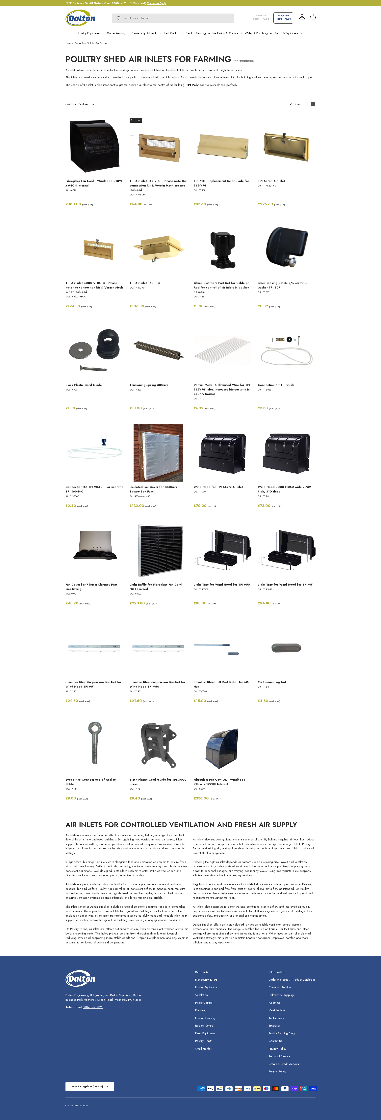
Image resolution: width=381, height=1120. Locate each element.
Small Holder (203, 1048)
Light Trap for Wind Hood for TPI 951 (286, 584)
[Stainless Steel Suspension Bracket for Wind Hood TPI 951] (94, 648)
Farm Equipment (205, 1033)
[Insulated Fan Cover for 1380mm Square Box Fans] (158, 453)
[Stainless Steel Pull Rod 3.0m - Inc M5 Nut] (222, 648)
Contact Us (275, 1041)
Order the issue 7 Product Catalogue (292, 979)
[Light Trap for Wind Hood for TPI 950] (222, 550)
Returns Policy (277, 1071)
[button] (313, 16)
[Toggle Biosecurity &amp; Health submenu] (160, 33)
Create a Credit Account (284, 1064)
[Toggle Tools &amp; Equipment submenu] (301, 33)
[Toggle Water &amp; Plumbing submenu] (270, 33)
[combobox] (173, 18)
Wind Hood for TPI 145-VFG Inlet (218, 487)
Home (68, 43)
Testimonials (276, 1018)
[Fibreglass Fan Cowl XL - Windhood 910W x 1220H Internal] (222, 745)
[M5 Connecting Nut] (287, 648)
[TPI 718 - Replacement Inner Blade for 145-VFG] (222, 147)
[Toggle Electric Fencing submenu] (209, 33)
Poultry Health (203, 1041)
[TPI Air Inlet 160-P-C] (158, 249)
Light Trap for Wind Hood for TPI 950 (222, 584)
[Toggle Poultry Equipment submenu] (103, 33)
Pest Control (171, 33)
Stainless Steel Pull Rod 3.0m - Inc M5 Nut (221, 684)
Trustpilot (274, 1025)
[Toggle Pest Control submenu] (182, 33)
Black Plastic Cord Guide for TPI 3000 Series (158, 781)
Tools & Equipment (286, 33)
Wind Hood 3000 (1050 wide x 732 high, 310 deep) (284, 489)
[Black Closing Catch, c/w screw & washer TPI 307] (287, 249)
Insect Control (204, 1003)
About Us (274, 1003)
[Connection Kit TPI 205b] (287, 351)
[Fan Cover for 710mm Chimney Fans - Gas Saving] (94, 550)
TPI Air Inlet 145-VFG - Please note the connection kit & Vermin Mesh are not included (158, 185)
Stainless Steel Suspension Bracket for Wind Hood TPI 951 (93, 684)
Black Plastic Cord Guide (83, 385)
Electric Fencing (196, 33)
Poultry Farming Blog (282, 1033)
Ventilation (201, 995)
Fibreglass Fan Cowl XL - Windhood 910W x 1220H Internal (219, 781)
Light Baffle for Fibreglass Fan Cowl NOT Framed (156, 586)
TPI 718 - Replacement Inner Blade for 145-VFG (221, 183)
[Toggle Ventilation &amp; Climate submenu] (241, 33)
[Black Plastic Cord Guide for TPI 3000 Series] (158, 745)
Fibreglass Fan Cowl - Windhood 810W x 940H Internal (93, 183)
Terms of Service (279, 1056)
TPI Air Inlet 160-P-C (145, 283)
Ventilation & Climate (225, 33)
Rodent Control (204, 1025)
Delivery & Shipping (281, 995)
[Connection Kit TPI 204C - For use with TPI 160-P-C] (94, 453)
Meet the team (277, 1010)
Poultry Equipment (89, 33)
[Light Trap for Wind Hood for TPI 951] (287, 550)
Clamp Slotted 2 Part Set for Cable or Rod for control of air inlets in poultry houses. (221, 287)
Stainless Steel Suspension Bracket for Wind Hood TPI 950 (157, 684)
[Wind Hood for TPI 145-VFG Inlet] (222, 453)
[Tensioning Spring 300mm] (158, 351)
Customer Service (280, 987)
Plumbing (201, 1010)
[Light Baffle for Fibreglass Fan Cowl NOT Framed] (158, 550)
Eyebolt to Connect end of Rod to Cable (90, 781)
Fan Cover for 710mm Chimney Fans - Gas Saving (92, 586)
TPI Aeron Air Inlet (271, 181)
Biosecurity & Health (144, 33)
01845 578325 (93, 1007)
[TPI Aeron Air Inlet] (287, 147)
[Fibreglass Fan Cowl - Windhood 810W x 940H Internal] (94, 147)
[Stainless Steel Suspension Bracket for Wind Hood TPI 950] (158, 648)
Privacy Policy (277, 1048)
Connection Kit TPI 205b (276, 385)
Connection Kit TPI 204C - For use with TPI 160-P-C (94, 489)
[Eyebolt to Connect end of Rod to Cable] (94, 745)
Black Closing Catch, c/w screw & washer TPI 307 (282, 285)
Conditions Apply (156, 3)
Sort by (70, 104)
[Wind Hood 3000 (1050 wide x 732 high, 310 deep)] (287, 453)
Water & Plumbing (256, 33)
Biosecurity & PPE (206, 979)
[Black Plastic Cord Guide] (94, 351)
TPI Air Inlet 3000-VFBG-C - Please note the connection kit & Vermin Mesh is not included (94, 287)
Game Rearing (116, 33)
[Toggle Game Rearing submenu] (128, 33)
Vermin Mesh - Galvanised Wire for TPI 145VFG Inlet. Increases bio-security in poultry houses (222, 389)
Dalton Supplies (81, 1105)
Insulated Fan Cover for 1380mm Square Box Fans (153, 489)
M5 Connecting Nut (272, 682)
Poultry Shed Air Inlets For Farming (91, 43)
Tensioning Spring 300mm (149, 385)
